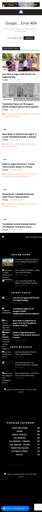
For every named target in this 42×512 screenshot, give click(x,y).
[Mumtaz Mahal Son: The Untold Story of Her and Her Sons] (7, 378)
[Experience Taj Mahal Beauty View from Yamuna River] (21, 182)
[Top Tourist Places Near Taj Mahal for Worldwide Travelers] (7, 284)
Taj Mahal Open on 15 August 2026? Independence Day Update (20, 105)
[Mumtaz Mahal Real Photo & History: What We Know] (7, 355)
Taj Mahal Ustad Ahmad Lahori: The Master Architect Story (19, 225)
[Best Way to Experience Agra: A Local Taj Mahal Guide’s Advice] (21, 122)
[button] (3, 12)
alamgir (5, 80)
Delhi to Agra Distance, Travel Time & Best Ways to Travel (18, 165)
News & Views (7, 99)
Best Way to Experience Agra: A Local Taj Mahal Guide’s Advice (19, 135)
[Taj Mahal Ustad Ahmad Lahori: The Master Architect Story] (21, 212)
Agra (5, 69)
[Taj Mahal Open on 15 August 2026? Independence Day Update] (21, 92)
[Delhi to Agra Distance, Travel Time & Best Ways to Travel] (21, 152)
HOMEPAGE (29, 38)
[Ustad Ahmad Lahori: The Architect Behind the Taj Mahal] (7, 365)
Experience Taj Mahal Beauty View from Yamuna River (18, 195)
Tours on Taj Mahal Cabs (15, 508)
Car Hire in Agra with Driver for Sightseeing (26, 299)
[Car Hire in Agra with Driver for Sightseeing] (21, 62)
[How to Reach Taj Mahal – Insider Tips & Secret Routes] (7, 275)
